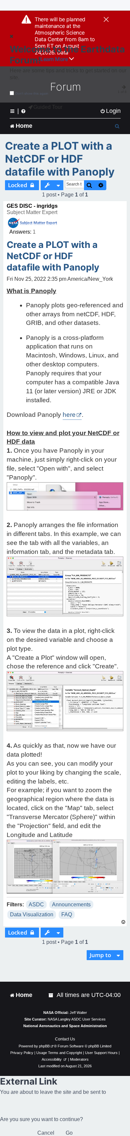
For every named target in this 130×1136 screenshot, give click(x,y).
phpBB (44, 1046)
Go (69, 1133)
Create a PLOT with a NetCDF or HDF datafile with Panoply (60, 158)
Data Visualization (31, 914)
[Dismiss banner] (106, 20)
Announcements (71, 904)
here (69, 414)
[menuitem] (110, 111)
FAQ (66, 914)
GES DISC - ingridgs (32, 206)
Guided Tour (47, 107)
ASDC (36, 904)
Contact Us (65, 1039)
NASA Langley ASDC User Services (77, 1019)
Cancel (45, 1133)
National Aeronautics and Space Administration (65, 1026)
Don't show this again (31, 93)
